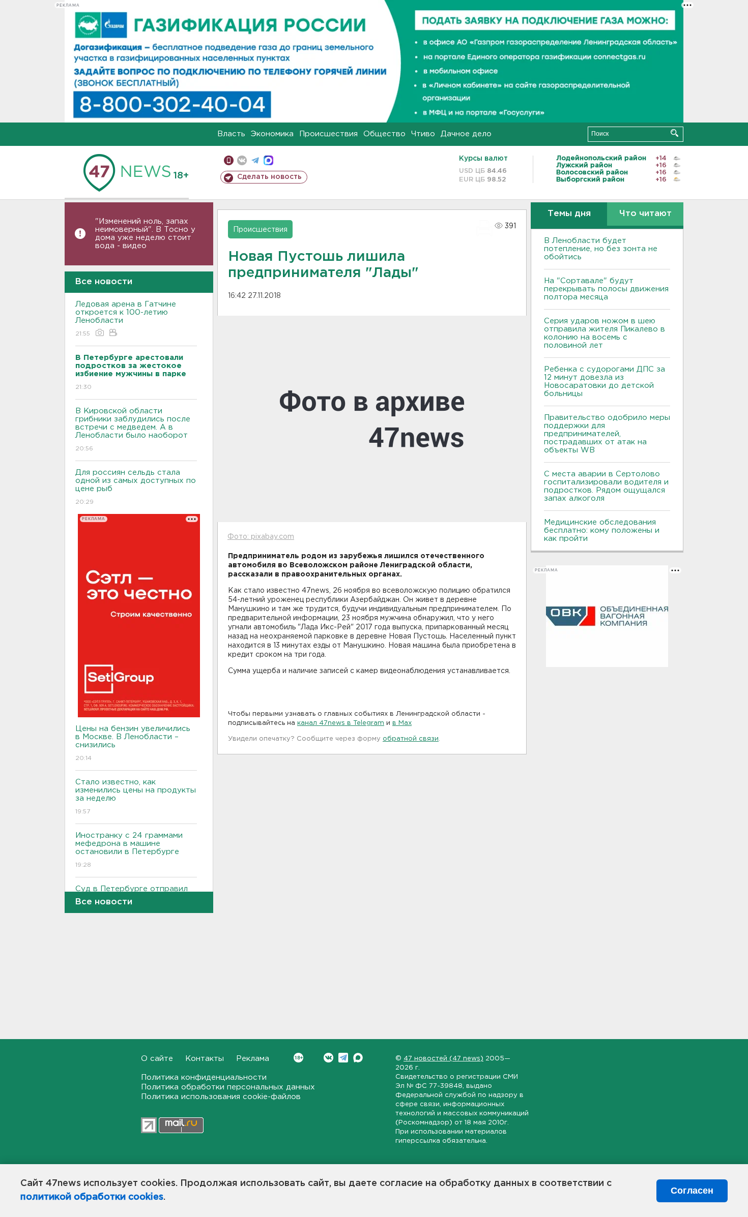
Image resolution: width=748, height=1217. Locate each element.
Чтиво (423, 134)
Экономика (272, 134)
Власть (231, 134)
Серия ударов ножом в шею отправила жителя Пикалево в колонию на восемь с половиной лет (604, 333)
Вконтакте (328, 1057)
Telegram (343, 1057)
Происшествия (328, 134)
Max (358, 1057)
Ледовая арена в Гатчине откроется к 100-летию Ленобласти (125, 319)
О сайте (157, 1058)
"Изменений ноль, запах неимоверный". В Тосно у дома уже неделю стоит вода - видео (145, 233)
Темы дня (569, 214)
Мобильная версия (229, 160)
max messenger (268, 160)
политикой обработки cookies (91, 1197)
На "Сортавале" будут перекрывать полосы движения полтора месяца (606, 289)
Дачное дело (466, 134)
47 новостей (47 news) (443, 1058)
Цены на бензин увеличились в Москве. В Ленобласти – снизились (132, 743)
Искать (674, 133)
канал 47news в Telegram (340, 723)
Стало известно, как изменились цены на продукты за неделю (135, 796)
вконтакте (242, 160)
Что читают (645, 214)
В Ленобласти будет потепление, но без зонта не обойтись (600, 248)
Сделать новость (269, 177)
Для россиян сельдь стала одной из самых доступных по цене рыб (135, 487)
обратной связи (411, 739)
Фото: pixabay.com (260, 537)
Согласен (692, 1190)
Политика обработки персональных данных (228, 1087)
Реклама (252, 1058)
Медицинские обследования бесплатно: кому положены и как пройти (601, 530)
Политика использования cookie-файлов (221, 1096)
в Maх (402, 723)
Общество (384, 134)
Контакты (204, 1058)
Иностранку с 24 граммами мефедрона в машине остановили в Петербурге (129, 850)
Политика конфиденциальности (204, 1077)
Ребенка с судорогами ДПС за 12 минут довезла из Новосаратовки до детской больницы (604, 381)
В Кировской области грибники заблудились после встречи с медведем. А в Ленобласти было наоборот (132, 429)
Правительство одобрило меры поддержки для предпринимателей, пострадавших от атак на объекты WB (607, 433)
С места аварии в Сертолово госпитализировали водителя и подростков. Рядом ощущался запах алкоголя (606, 486)
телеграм (255, 160)
